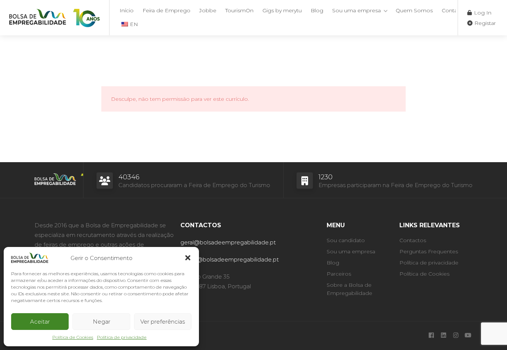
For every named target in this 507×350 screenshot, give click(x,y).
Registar (484, 23)
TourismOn (239, 10)
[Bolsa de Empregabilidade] (54, 16)
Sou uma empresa (356, 10)
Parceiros (339, 273)
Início (127, 10)
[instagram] (455, 335)
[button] (188, 257)
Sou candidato (346, 240)
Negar (101, 321)
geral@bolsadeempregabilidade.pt (228, 242)
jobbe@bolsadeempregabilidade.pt (229, 259)
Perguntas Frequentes (428, 251)
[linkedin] (443, 335)
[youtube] (467, 335)
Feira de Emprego (166, 10)
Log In (481, 12)
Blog (317, 10)
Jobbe (207, 10)
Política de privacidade (122, 337)
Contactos (455, 10)
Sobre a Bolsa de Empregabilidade (349, 289)
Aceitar (40, 321)
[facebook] (431, 335)
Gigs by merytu (282, 10)
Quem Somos (414, 10)
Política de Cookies (72, 337)
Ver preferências (162, 321)
